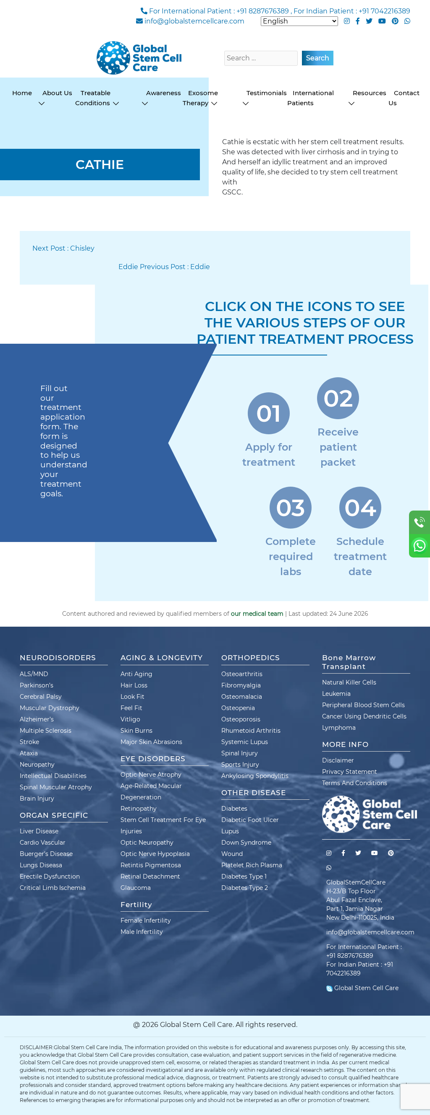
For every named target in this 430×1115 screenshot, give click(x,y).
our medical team (257, 613)
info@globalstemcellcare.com (194, 21)
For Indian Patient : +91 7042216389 (352, 11)
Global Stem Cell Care (366, 988)
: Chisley (63, 248)
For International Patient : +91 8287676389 (219, 11)
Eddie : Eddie (164, 267)
